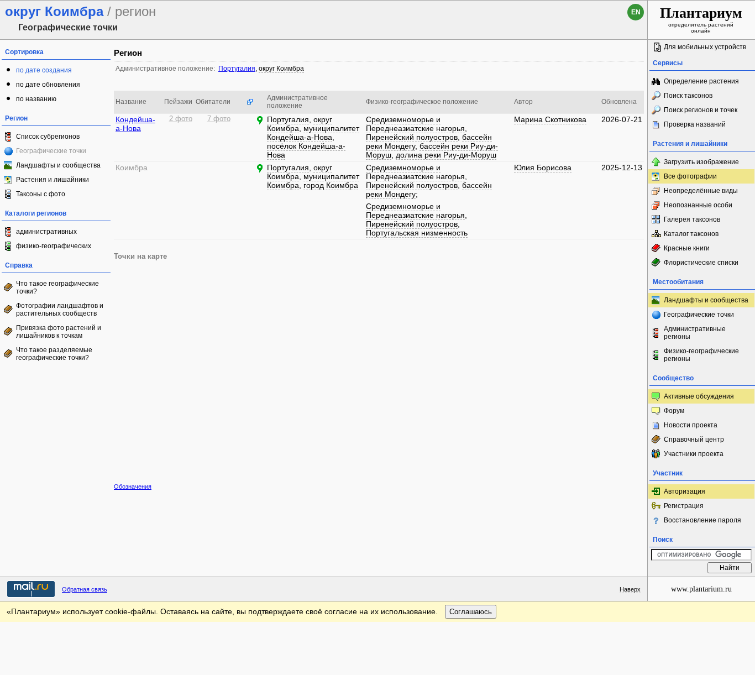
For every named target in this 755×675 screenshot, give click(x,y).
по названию (36, 99)
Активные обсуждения (699, 396)
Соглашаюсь (470, 612)
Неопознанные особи (698, 205)
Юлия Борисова (543, 167)
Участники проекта (693, 454)
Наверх (630, 589)
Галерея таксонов (692, 219)
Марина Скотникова (550, 119)
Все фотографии (690, 176)
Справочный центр (694, 439)
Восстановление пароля (702, 520)
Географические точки (699, 314)
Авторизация (684, 491)
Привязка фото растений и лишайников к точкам (58, 331)
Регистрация (684, 506)
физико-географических (53, 246)
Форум (674, 411)
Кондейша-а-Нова (135, 124)
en (636, 12)
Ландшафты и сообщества (58, 165)
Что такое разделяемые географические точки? (54, 354)
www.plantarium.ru (701, 589)
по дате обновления (48, 84)
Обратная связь (84, 589)
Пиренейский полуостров (412, 137)
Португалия (236, 68)
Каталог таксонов (691, 234)
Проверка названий (695, 124)
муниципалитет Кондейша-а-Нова (313, 133)
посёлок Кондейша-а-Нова (306, 150)
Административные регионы (695, 333)
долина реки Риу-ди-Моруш (446, 154)
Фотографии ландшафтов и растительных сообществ (59, 309)
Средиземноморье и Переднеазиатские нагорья (415, 124)
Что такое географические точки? (57, 287)
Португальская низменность (417, 232)
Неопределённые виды (701, 191)
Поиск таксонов (688, 96)
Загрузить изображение (701, 162)
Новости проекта (690, 425)
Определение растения (701, 81)
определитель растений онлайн (701, 19)
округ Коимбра (281, 68)
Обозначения (132, 486)
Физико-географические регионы (701, 355)
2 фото (180, 119)
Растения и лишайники (52, 180)
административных (46, 232)
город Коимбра (330, 185)
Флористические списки (701, 262)
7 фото (218, 119)
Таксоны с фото (40, 194)
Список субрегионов (48, 136)
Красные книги (687, 248)
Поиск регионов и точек (700, 110)
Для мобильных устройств (705, 47)
